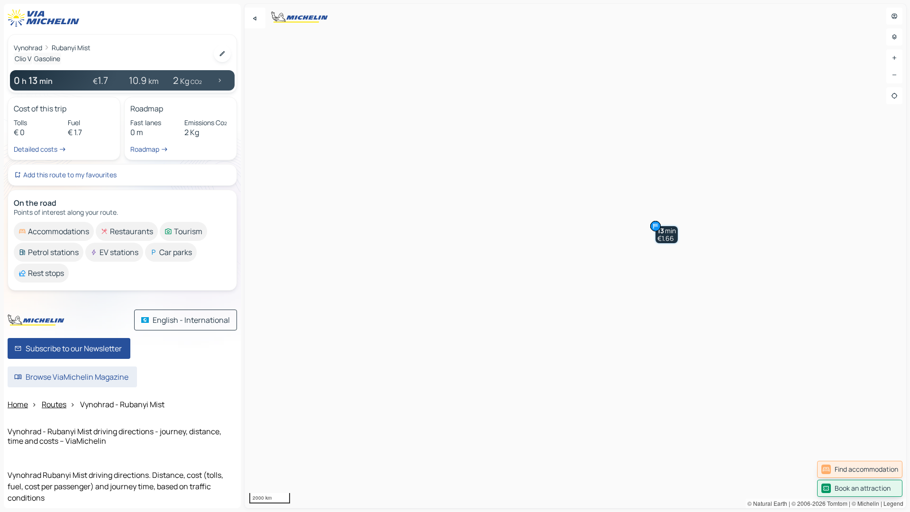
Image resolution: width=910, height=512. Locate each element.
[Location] (894, 95)
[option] (54, 231)
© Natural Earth (767, 503)
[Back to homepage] (45, 18)
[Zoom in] (894, 57)
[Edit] (222, 53)
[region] (575, 256)
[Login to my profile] (894, 16)
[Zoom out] (894, 74)
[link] (859, 469)
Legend (893, 503)
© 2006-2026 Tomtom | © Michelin (835, 503)
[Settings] (894, 37)
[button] (666, 234)
